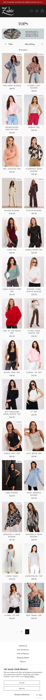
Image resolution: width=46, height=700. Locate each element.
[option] (23, 2)
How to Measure (23, 653)
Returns (23, 661)
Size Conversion (23, 649)
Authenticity (23, 645)
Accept (21, 682)
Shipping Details (23, 657)
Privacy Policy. (29, 676)
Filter (10, 44)
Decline (22, 688)
